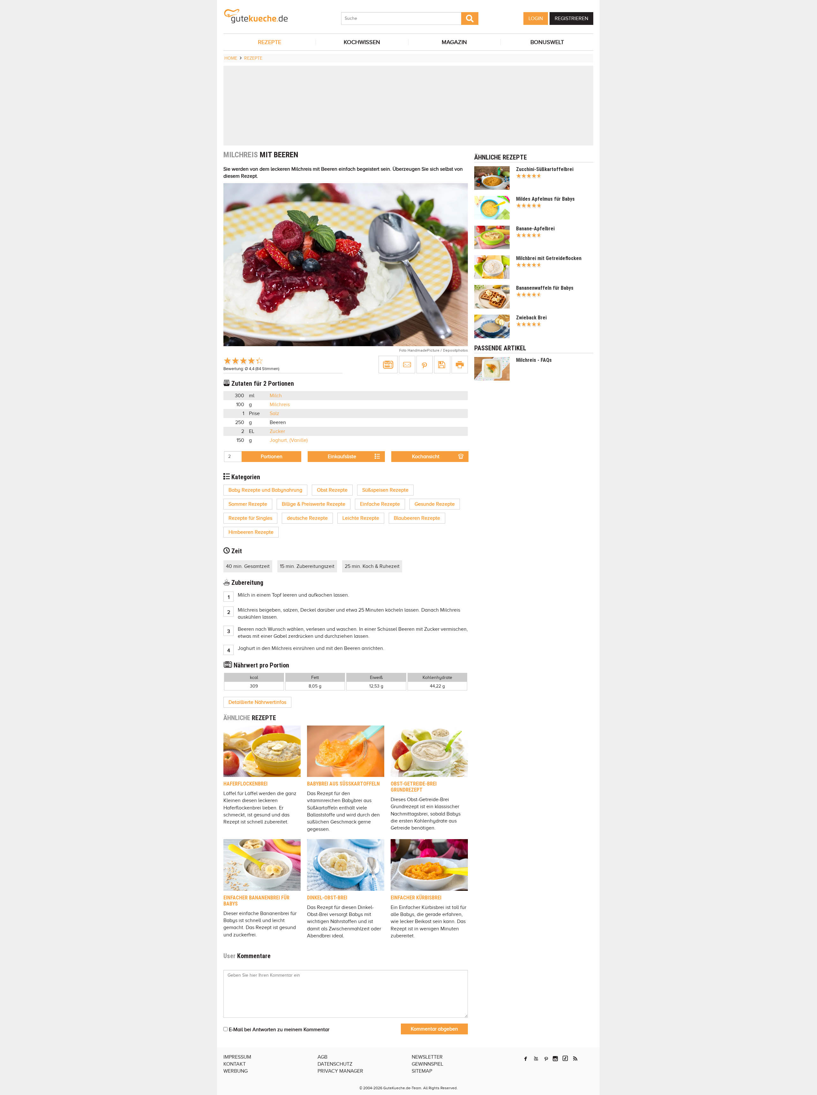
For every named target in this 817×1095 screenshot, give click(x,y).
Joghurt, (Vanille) (289, 440)
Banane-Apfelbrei (535, 229)
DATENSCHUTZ (335, 1064)
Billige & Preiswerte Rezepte (313, 504)
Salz (274, 413)
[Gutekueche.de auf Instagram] (555, 1058)
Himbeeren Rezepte (251, 532)
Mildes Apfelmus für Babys (545, 199)
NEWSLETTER (427, 1057)
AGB (322, 1057)
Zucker (277, 431)
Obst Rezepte (332, 490)
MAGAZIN (454, 42)
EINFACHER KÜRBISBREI (416, 898)
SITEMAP (422, 1071)
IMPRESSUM (237, 1057)
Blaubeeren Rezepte (417, 518)
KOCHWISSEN (362, 42)
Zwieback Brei (531, 318)
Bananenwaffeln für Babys (544, 288)
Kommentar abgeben (434, 1029)
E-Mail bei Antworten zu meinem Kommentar (278, 1029)
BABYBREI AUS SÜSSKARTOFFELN (343, 784)
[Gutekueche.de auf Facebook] (525, 1058)
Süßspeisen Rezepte (385, 490)
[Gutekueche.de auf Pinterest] (546, 1058)
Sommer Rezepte (248, 504)
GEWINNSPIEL (427, 1064)
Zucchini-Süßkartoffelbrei (544, 169)
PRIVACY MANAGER (340, 1071)
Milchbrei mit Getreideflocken (548, 258)
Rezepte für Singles (250, 518)
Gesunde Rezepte (435, 504)
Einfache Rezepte (380, 504)
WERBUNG (235, 1071)
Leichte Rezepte (360, 518)
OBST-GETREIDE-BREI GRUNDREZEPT (414, 787)
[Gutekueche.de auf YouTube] (536, 1058)
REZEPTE (269, 42)
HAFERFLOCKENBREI (245, 784)
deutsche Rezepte (307, 518)
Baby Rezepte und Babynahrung (265, 490)
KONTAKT (234, 1064)
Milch (276, 396)
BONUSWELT (547, 42)
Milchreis (280, 404)
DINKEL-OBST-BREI (327, 898)
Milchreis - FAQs (534, 360)
